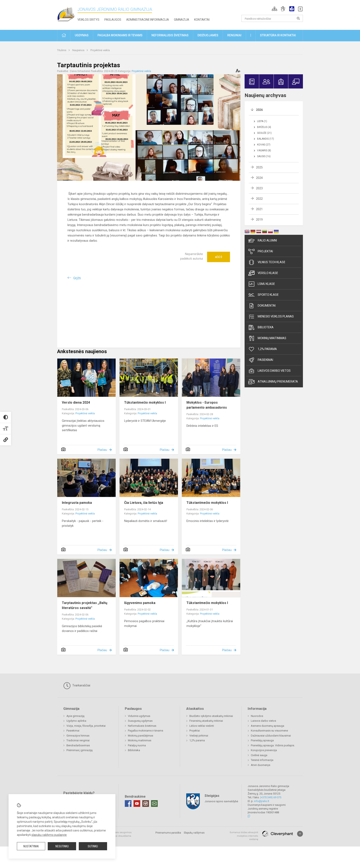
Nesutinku (62, 846)
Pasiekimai (265, 359)
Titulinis (62, 50)
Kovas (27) (263, 144)
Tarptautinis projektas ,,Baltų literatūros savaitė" (84, 605)
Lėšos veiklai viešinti (201, 725)
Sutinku (93, 846)
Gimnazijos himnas (77, 735)
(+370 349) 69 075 (270, 797)
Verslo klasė (268, 273)
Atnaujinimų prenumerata (278, 381)
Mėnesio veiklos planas (276, 316)
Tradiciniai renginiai (78, 740)
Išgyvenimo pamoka (139, 603)
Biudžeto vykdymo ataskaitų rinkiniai (211, 716)
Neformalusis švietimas (142, 725)
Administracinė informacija (147, 19)
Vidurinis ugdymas (139, 716)
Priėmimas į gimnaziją (79, 750)
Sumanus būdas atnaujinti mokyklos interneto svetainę (244, 836)
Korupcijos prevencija (264, 750)
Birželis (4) (264, 127)
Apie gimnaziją (75, 716)
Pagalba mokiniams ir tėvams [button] (120, 35)
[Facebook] (128, 803)
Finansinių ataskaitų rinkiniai (206, 720)
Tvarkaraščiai (80, 685)
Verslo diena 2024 (76, 402)
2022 (259, 198)
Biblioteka (266, 327)
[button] (274, 8)
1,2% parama (267, 349)
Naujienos (78, 50)
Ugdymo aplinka (76, 720)
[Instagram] (145, 803)
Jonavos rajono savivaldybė (221, 801)
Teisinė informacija (262, 760)
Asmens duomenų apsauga (267, 725)
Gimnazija (181, 19)
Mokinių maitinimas (272, 338)
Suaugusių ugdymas (140, 720)
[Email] (154, 803)
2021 (259, 209)
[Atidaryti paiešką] (298, 18)
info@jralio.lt (261, 801)
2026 (259, 109)
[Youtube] (137, 803)
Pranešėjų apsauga (262, 740)
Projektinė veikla (100, 50)
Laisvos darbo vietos (274, 370)
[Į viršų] (300, 834)
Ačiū (218, 257)
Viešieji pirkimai (198, 735)
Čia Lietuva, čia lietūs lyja (143, 503)
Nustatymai (31, 846)
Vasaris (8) (264, 150)
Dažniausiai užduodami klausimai (271, 735)
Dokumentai (267, 305)
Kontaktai (202, 19)
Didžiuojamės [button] (208, 35)
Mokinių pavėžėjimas (140, 735)
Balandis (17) (265, 138)
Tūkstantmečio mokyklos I (145, 402)
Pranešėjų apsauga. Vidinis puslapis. (273, 745)
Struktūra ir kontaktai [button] (278, 35)
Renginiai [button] (234, 35)
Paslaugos (112, 19)
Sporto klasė (268, 294)
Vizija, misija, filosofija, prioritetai (86, 725)
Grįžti (77, 278)
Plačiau (102, 449)
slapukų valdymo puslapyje (49, 834)
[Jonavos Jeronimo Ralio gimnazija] (67, 14)
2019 (259, 219)
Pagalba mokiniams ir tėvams (145, 730)
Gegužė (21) (264, 132)
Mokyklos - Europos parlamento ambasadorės (206, 405)
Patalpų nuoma (137, 745)
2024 (259, 177)
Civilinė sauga (259, 755)
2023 (259, 188)
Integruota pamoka (77, 503)
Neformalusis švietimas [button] (170, 35)
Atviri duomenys (260, 765)
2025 (259, 167)
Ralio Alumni (267, 240)
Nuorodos (257, 716)
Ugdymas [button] (82, 35)
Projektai (265, 251)
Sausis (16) (264, 156)
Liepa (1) (262, 121)
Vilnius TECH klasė (271, 262)
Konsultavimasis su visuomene (269, 730)
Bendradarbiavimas (78, 745)
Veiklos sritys (88, 19)
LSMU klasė (266, 284)
